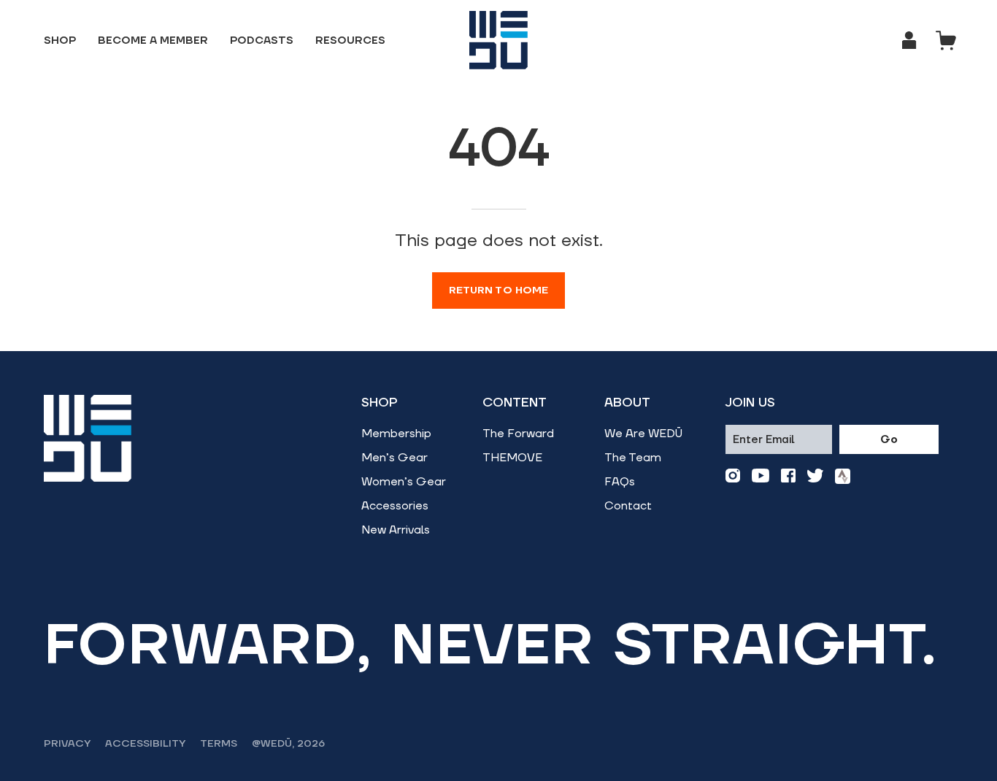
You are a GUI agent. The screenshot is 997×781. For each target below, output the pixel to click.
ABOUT (627, 403)
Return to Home (499, 290)
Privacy (67, 743)
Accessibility (145, 743)
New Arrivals (395, 530)
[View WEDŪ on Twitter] (815, 476)
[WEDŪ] (498, 40)
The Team (632, 457)
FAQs (619, 481)
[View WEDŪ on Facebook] (788, 476)
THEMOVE (512, 457)
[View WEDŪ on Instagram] (732, 476)
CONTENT (514, 403)
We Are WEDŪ (643, 433)
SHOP (379, 403)
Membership (396, 433)
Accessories (394, 506)
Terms (218, 743)
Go (889, 440)
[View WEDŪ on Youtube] (760, 476)
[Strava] (842, 476)
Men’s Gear (394, 457)
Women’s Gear (403, 481)
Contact (628, 506)
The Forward (518, 433)
